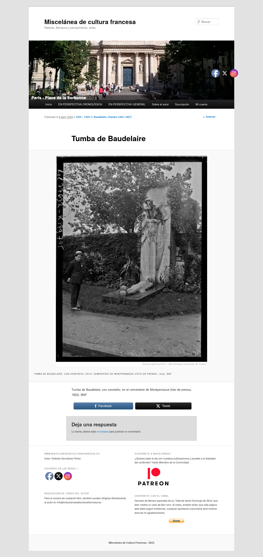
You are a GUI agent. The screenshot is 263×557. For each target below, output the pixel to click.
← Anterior (209, 117)
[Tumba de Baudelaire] (131, 261)
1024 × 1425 (83, 117)
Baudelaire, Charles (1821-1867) (113, 117)
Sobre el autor (160, 104)
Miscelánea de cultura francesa (90, 21)
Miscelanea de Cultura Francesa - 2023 (131, 542)
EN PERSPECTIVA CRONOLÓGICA (80, 104)
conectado (102, 431)
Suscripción (182, 104)
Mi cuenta (201, 104)
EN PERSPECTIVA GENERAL (126, 104)
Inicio (48, 104)
